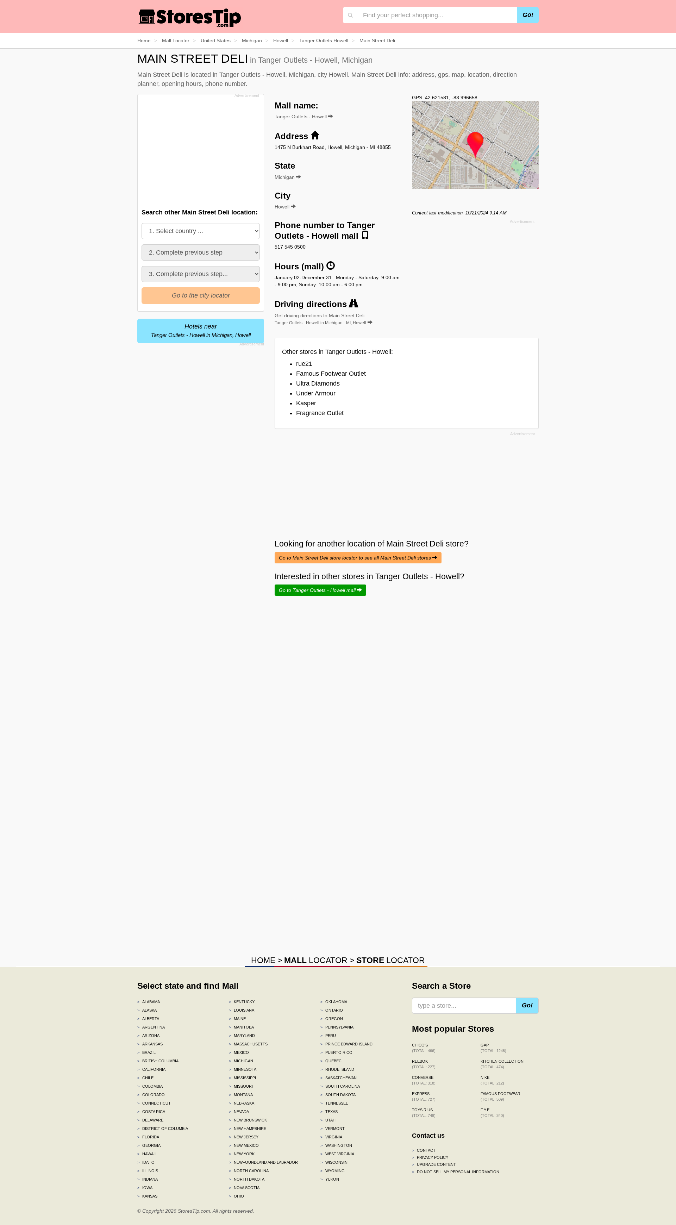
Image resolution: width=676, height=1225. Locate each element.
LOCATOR (316, 960)
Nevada (239, 1112)
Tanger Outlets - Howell (301, 116)
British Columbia (158, 1061)
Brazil (146, 1052)
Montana (241, 1095)
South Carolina (340, 1086)
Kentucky (242, 1002)
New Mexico (244, 1145)
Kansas (147, 1196)
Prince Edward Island (346, 1044)
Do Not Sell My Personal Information (455, 1172)
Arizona (148, 1035)
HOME (263, 960)
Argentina (151, 1027)
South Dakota (338, 1095)
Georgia (149, 1145)
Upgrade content (434, 1164)
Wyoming (332, 1171)
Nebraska (241, 1103)
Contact (424, 1150)
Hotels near (201, 330)
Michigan (241, 1061)
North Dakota (246, 1179)
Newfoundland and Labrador (263, 1162)
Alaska (147, 1010)
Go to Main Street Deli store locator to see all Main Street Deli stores (355, 558)
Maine (237, 1019)
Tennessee (334, 1103)
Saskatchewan (338, 1078)
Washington (336, 1145)
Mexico (239, 1052)
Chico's (424, 1048)
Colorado (151, 1095)
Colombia (150, 1086)
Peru (328, 1035)
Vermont (332, 1128)
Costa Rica (151, 1112)
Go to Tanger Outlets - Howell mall (318, 590)
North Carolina (249, 1171)
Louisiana (241, 1010)
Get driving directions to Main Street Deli (320, 319)
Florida (148, 1137)
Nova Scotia (244, 1188)
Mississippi (242, 1078)
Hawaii (146, 1154)
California (151, 1069)
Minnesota (242, 1069)
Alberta (148, 1019)
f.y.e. (492, 1113)
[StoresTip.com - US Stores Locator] (190, 17)
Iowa (144, 1188)
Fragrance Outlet (320, 413)
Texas (329, 1112)
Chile (145, 1078)
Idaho (146, 1162)
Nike (492, 1080)
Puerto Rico (336, 1052)
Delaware (150, 1120)
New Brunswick (248, 1120)
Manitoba (241, 1027)
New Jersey (243, 1137)
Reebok (424, 1064)
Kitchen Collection (502, 1064)
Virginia (331, 1137)
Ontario (331, 1010)
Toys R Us (424, 1113)
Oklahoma (333, 1002)
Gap (493, 1048)
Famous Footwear (500, 1096)
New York (242, 1154)
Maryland (242, 1035)
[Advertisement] (200, 149)
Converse (424, 1080)
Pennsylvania (336, 1027)
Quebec (331, 1061)
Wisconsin (334, 1162)
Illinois (147, 1171)
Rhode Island (337, 1069)
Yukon (329, 1179)
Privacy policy (430, 1157)
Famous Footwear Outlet (331, 373)
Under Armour (316, 393)
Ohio (236, 1196)
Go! (527, 14)
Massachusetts (248, 1044)
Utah (328, 1120)
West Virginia (337, 1154)
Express (424, 1096)
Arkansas (150, 1044)
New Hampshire (247, 1128)
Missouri (241, 1086)
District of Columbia (162, 1128)
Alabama (148, 1002)
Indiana (147, 1179)
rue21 (304, 363)
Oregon (331, 1019)
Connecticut (154, 1103)
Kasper (306, 403)
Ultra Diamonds (318, 383)
